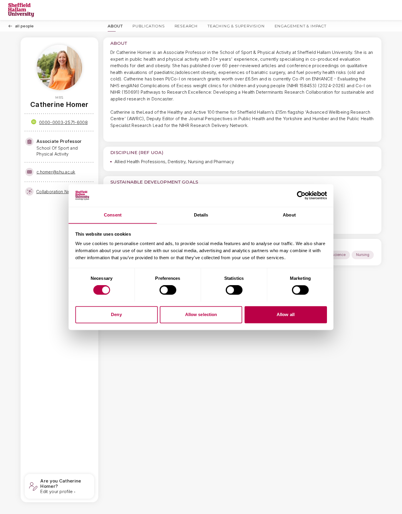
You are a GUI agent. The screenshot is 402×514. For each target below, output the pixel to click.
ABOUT (115, 26)
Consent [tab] (113, 214)
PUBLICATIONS (148, 26)
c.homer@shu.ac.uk (55, 171)
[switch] (168, 290)
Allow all (286, 314)
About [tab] (289, 214)
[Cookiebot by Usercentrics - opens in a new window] (301, 195)
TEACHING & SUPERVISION (236, 26)
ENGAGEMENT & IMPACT (300, 26)
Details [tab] (201, 214)
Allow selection (201, 314)
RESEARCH (186, 26)
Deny (116, 314)
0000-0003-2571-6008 (63, 122)
